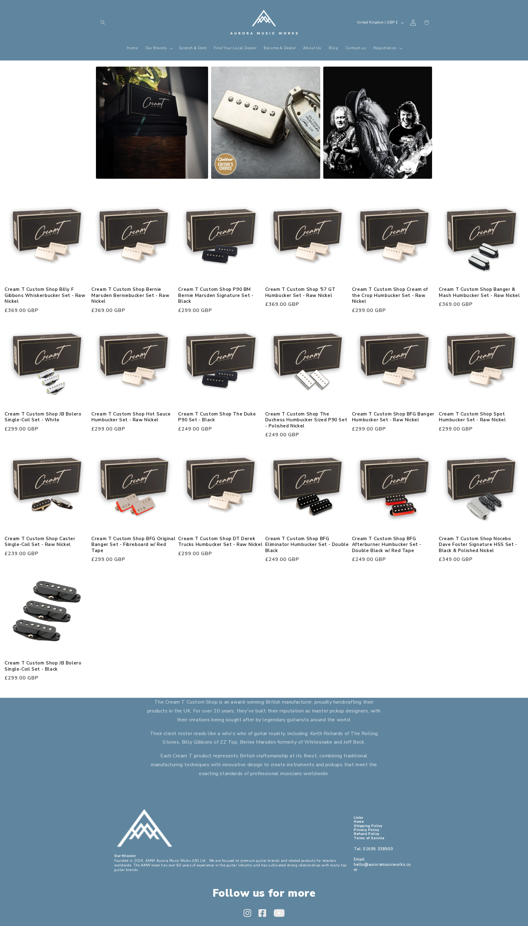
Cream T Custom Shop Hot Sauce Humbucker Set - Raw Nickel (130, 417)
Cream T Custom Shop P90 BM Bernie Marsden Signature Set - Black (215, 295)
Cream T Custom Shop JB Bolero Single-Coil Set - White (43, 417)
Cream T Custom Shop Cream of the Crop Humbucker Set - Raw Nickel (390, 295)
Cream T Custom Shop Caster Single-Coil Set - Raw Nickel (40, 542)
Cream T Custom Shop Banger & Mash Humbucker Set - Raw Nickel (479, 292)
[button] (102, 22)
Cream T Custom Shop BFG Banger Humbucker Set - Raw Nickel (393, 417)
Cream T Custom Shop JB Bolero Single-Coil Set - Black (43, 666)
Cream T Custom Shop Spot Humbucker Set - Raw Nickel (472, 417)
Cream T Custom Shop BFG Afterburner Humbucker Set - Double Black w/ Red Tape (386, 545)
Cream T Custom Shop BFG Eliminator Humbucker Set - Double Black (307, 545)
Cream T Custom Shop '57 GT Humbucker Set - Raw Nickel (300, 292)
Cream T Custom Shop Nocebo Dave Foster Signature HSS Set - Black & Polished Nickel (478, 545)
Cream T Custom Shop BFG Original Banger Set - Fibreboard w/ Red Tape (133, 545)
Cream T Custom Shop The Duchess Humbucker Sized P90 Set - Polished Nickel (306, 420)
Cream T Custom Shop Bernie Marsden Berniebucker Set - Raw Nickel (130, 295)
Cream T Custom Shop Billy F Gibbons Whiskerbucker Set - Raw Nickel (45, 295)
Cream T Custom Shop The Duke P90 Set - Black (217, 417)
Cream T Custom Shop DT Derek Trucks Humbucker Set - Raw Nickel (220, 542)
